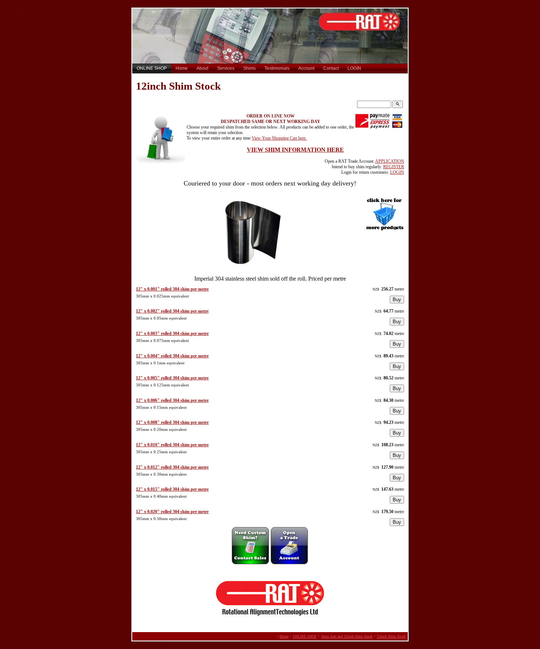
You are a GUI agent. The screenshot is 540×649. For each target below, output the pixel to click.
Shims (249, 68)
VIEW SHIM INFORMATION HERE (295, 150)
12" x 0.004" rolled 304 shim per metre (172, 355)
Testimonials (276, 68)
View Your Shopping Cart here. (279, 138)
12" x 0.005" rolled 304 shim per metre (172, 378)
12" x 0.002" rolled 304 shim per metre (172, 311)
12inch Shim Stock (391, 636)
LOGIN (354, 68)
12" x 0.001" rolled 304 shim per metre (172, 289)
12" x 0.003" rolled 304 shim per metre (172, 333)
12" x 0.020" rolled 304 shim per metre (172, 511)
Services (225, 68)
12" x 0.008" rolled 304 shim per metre (172, 422)
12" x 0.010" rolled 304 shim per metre (172, 444)
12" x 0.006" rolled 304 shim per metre (172, 400)
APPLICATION (389, 161)
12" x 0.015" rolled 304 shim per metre (172, 489)
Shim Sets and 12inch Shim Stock (346, 636)
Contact (331, 68)
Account (306, 68)
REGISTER (393, 166)
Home (182, 68)
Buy (397, 299)
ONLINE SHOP (152, 68)
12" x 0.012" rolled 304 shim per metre (172, 467)
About (202, 68)
